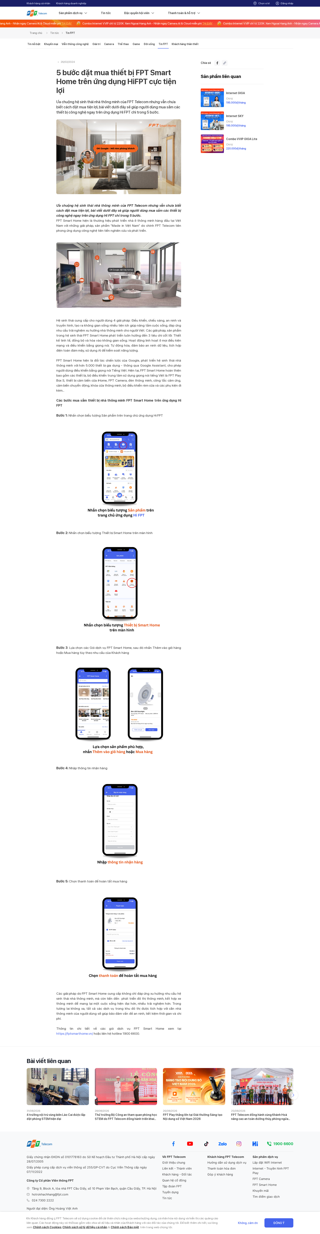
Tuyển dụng (170, 1192)
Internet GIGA (235, 93)
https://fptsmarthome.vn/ (74, 1033)
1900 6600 (283, 1144)
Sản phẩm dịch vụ (70, 13)
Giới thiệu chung (173, 1162)
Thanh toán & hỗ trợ (181, 13)
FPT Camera (261, 1179)
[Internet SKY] (212, 121)
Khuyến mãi (261, 1191)
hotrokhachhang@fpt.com (50, 1194)
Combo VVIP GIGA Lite (241, 139)
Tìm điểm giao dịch (266, 1196)
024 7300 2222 (43, 1200)
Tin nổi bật (33, 44)
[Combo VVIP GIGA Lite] (212, 143)
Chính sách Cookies (47, 1227)
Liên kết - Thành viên (177, 1168)
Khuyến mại (51, 44)
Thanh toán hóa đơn (221, 1168)
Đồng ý (278, 1223)
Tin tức (106, 13)
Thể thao (123, 44)
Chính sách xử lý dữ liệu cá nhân (84, 1227)
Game (136, 44)
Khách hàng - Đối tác (177, 1174)
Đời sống (149, 44)
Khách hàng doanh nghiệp (71, 3)
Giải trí (96, 44)
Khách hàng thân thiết (185, 44)
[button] (293, 1095)
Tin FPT (70, 32)
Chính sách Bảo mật (125, 1227)
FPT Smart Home (265, 1185)
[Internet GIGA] (212, 98)
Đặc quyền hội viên (136, 13)
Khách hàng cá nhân (38, 3)
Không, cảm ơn (248, 1223)
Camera (109, 44)
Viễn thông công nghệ (75, 44)
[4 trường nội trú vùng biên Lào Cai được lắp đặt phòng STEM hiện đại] (58, 1086)
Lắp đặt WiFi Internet (267, 1162)
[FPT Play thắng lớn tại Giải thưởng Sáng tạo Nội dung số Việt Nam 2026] (194, 1086)
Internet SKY (235, 116)
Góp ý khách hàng (220, 1174)
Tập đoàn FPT (172, 1186)
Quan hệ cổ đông (174, 1180)
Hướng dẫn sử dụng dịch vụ (226, 1162)
